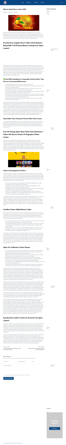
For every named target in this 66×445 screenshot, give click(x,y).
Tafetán (52, 128)
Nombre (6, 361)
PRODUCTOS (28, 2)
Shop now (55, 428)
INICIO (23, 2)
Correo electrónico (22, 361)
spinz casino (36, 148)
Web (33, 361)
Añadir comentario (7, 365)
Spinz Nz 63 (16, 12)
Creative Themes (19, 443)
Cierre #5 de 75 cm (54, 49)
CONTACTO (42, 2)
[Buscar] (60, 2)
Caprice (52, 207)
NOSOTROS (36, 2)
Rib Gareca (53, 286)
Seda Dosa (53, 365)
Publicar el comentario (8, 378)
